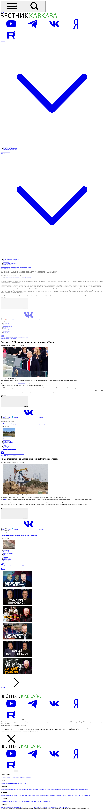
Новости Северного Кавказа (10, 148)
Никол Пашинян (47, 795)
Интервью (17, 777)
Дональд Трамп (21, 383)
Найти (16, 771)
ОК (88, 808)
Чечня (28, 807)
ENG (4, 12)
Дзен (3, 319)
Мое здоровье (4, 789)
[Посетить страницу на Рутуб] (11, 39)
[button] (52, 739)
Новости (9, 319)
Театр (4, 328)
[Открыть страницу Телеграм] (33, 28)
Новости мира (6, 440)
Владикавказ (6, 331)
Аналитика (3, 152)
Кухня (29, 267)
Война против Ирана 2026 (9, 449)
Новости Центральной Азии (10, 149)
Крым (69, 807)
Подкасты (28, 777)
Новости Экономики (8, 553)
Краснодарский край (6, 807)
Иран (4, 443)
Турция (6, 801)
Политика (3, 783)
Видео (21, 267)
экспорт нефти (6, 558)
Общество (5, 327)
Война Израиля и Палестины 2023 (11, 259)
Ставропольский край (16, 807)
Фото (18, 267)
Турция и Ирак (7, 560)
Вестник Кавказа (5, 268)
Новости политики (8, 442)
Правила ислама (7, 264)
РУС (2, 12)
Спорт (14, 267)
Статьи (8, 152)
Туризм (24, 783)
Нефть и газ (6, 262)
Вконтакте (41, 319)
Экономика (8, 783)
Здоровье (25, 267)
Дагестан (24, 807)
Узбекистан (42, 801)
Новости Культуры (7, 326)
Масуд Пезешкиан (86, 795)
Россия (2, 801)
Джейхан (5, 557)
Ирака (5, 499)
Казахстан (36, 801)
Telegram (15, 319)
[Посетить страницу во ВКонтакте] (54, 28)
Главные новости (7, 147)
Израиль (32, 801)
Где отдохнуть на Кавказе (9, 263)
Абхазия (28, 801)
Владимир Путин (5, 795)
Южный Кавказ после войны (10, 260)
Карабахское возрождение (7, 267)
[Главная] (29, 17)
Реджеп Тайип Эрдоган (30, 795)
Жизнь (13, 783)
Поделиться (25, 308)
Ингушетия (32, 807)
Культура (17, 783)
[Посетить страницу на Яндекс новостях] (75, 28)
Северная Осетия (7, 329)
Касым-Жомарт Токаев (76, 795)
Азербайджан (14, 801)
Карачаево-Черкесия (59, 807)
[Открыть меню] (12, 6)
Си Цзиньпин (20, 795)
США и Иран (6, 447)
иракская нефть (7, 559)
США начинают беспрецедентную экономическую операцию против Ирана (24, 424)
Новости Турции (7, 551)
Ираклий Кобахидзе (56, 795)
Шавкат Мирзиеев (65, 795)
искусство (5, 332)
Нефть (4, 554)
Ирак (4, 555)
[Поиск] (34, 6)
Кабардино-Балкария (49, 807)
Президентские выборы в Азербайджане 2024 (76, 789)
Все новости (13, 268)
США (4, 445)
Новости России (7, 324)
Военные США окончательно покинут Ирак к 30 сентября (19, 535)
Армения (20, 801)
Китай (47, 801)
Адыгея (66, 807)
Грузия (24, 801)
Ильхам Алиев (39, 795)
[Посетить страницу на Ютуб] (11, 28)
